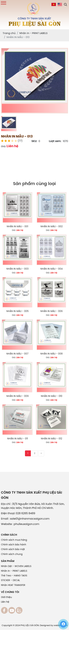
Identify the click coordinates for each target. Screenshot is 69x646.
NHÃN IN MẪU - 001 (17, 226)
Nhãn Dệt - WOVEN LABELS (16, 566)
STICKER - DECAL (10, 580)
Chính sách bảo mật (13, 549)
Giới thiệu (6, 597)
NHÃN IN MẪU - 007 (17, 354)
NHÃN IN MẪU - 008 (51, 354)
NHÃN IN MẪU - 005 (17, 311)
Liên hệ (5, 602)
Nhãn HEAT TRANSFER (13, 585)
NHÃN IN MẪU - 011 (17, 439)
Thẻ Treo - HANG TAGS (14, 576)
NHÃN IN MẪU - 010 (51, 396)
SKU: (34, 141)
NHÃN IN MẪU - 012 (51, 439)
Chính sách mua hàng (14, 540)
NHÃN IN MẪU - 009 (17, 396)
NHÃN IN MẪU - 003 (17, 269)
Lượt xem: (55, 141)
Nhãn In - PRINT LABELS (14, 571)
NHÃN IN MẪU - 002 (52, 226)
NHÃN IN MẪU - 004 (51, 269)
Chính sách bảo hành (13, 545)
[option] (34, 80)
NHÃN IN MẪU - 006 (51, 311)
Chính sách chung (11, 554)
